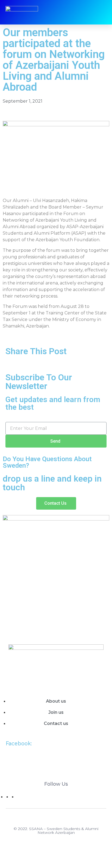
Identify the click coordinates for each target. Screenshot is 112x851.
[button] (56, 503)
